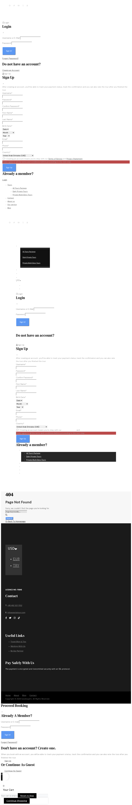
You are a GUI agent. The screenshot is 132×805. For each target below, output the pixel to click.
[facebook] (10, 6)
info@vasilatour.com (39, 3)
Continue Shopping (16, 800)
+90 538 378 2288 (16, 3)
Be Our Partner (17, 651)
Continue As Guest (13, 771)
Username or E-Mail (11, 38)
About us (11, 202)
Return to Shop (27, 795)
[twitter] (14, 6)
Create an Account (10, 70)
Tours (9, 185)
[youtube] (19, 6)
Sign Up (8, 761)
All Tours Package (20, 188)
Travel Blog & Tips (18, 642)
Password (6, 43)
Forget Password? (10, 58)
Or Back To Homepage (15, 521)
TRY (22, 289)
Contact (10, 198)
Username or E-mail (9, 722)
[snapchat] (27, 6)
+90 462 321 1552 (14, 606)
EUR (22, 285)
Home (8, 696)
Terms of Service (55, 159)
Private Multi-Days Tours (22, 195)
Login (4, 180)
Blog (9, 208)
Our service (12, 205)
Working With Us (18, 647)
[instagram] (23, 6)
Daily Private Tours (20, 192)
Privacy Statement (74, 159)
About (16, 696)
